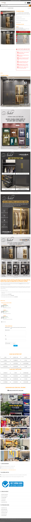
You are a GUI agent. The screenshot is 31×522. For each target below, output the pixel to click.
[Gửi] (29, 5)
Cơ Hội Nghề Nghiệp (3, 497)
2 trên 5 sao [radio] (15, 327)
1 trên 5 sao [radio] (12, 327)
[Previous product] (29, 8)
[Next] (3, 45)
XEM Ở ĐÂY (10, 294)
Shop (6, 8)
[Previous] (1, 45)
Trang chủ (2, 8)
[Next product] (28, 8)
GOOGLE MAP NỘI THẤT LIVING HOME (16, 390)
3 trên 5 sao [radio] (18, 327)
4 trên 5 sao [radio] (22, 327)
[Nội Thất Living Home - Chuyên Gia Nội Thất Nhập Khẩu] (4, 3)
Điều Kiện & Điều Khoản (4, 509)
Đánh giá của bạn (7, 327)
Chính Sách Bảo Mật (3, 515)
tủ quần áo (20, 283)
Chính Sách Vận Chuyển (4, 512)
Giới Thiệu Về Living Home (4, 494)
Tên (5, 335)
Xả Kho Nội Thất (3, 500)
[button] (25, 3)
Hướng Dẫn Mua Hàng (4, 507)
